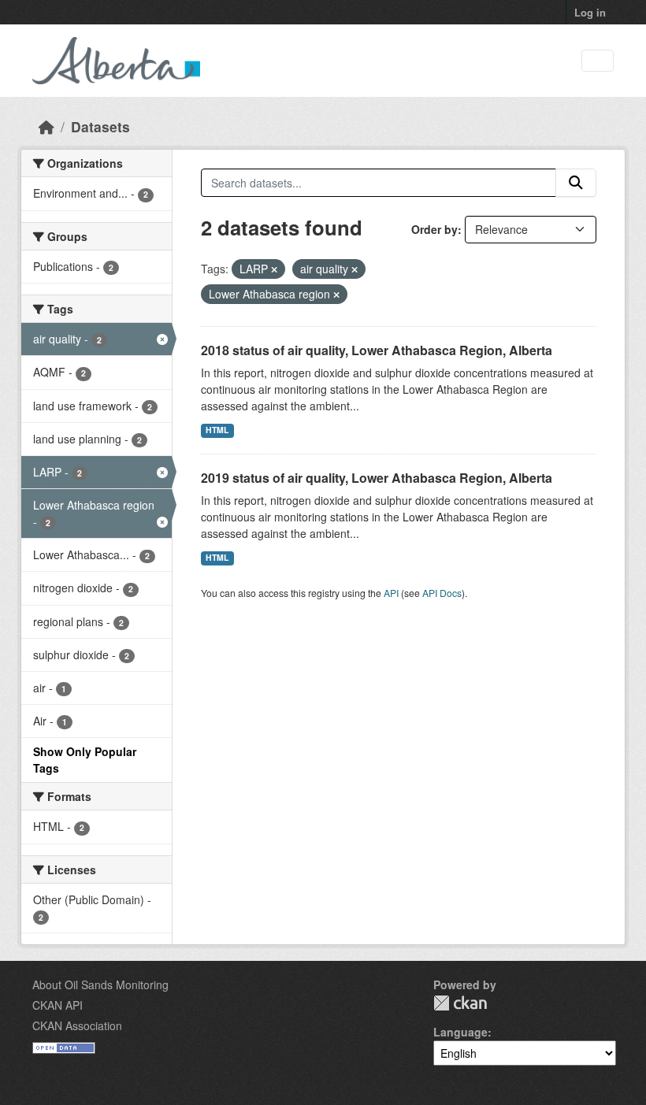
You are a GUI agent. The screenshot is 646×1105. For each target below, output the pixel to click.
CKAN (460, 1003)
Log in (590, 12)
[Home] (46, 126)
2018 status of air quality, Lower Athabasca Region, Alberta (376, 350)
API (391, 592)
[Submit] (575, 183)
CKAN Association (77, 1025)
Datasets (100, 126)
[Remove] (274, 269)
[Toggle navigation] (597, 61)
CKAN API (57, 1005)
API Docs (442, 592)
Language (460, 1032)
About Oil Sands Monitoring (100, 984)
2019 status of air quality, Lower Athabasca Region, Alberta (376, 478)
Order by (434, 229)
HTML (217, 430)
